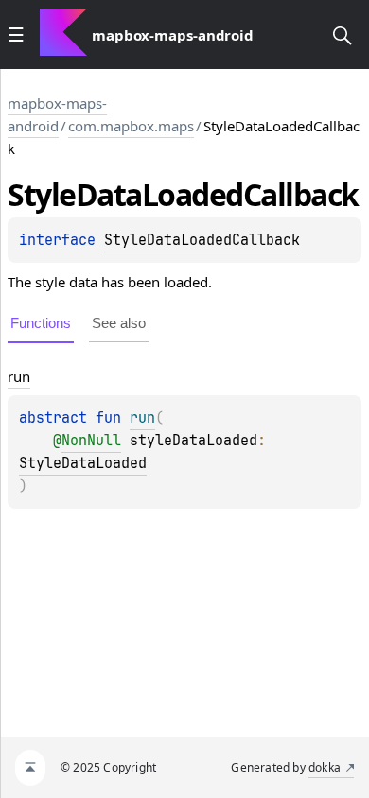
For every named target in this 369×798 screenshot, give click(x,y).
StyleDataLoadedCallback (202, 240)
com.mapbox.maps (131, 125)
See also (119, 323)
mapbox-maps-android (57, 114)
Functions (40, 323)
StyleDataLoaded (83, 463)
